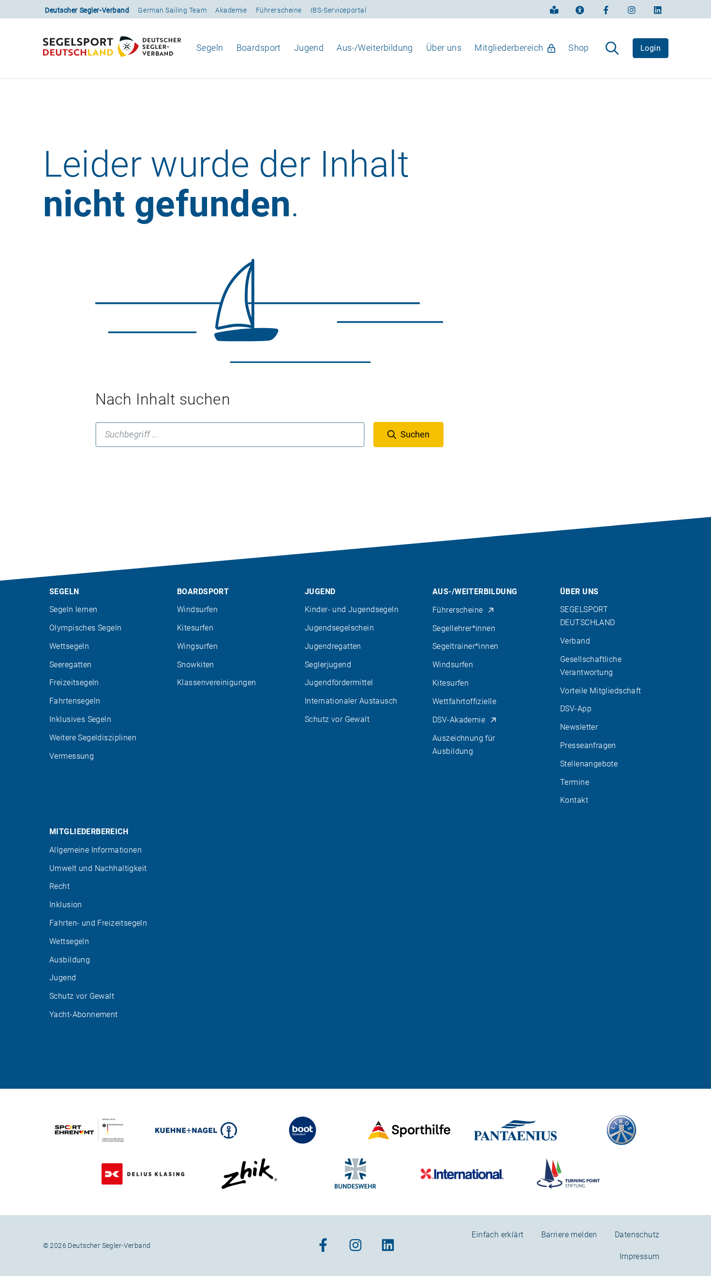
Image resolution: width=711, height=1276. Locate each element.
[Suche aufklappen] (612, 48)
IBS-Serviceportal (339, 10)
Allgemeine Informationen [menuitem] (95, 850)
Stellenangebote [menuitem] (589, 763)
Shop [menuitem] (578, 48)
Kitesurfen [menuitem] (195, 627)
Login (650, 48)
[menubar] (393, 48)
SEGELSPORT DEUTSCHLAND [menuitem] (587, 616)
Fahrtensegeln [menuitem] (74, 701)
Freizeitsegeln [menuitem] (74, 682)
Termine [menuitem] (574, 782)
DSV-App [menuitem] (576, 708)
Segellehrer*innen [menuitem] (463, 628)
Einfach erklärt (497, 1234)
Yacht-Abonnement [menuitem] (83, 1014)
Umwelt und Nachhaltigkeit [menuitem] (98, 868)
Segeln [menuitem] (209, 48)
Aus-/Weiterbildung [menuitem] (375, 48)
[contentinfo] (355, 896)
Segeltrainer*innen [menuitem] (465, 646)
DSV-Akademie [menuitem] (458, 719)
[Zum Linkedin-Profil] (658, 9)
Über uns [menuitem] (443, 48)
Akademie (231, 10)
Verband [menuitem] (575, 641)
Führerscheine (279, 10)
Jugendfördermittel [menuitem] (339, 682)
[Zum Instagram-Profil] (632, 9)
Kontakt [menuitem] (574, 800)
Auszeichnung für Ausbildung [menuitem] (463, 745)
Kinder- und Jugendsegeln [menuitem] (352, 609)
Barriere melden (569, 1234)
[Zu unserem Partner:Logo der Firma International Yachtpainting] (462, 1173)
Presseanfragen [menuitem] (588, 745)
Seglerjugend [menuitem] (328, 664)
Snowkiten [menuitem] (195, 664)
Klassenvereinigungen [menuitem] (216, 682)
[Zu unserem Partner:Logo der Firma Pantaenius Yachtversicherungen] (515, 1130)
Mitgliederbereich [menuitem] (508, 48)
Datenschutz (637, 1234)
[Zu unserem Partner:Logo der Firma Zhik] (249, 1173)
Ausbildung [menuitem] (69, 959)
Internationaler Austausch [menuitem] (351, 701)
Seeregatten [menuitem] (70, 664)
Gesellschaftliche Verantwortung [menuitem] (591, 666)
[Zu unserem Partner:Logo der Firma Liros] (621, 1130)
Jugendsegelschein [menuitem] (339, 627)
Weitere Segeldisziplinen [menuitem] (92, 737)
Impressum (640, 1256)
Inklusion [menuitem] (65, 904)
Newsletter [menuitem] (579, 727)
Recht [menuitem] (59, 886)
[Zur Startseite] (112, 48)
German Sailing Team (172, 10)
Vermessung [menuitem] (71, 756)
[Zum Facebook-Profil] (606, 9)
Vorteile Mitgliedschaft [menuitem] (600, 690)
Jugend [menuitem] (309, 48)
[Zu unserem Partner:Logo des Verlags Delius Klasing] (143, 1173)
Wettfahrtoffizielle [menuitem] (464, 701)
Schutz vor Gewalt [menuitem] (337, 719)
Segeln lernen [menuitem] (73, 609)
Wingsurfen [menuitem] (197, 646)
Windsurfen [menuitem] (197, 609)
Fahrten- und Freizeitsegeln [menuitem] (98, 923)
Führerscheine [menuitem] (457, 610)
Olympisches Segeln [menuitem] (85, 627)
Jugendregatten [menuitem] (333, 646)
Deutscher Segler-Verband (87, 10)
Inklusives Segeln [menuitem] (80, 719)
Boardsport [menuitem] (259, 48)
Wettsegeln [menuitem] (69, 646)
